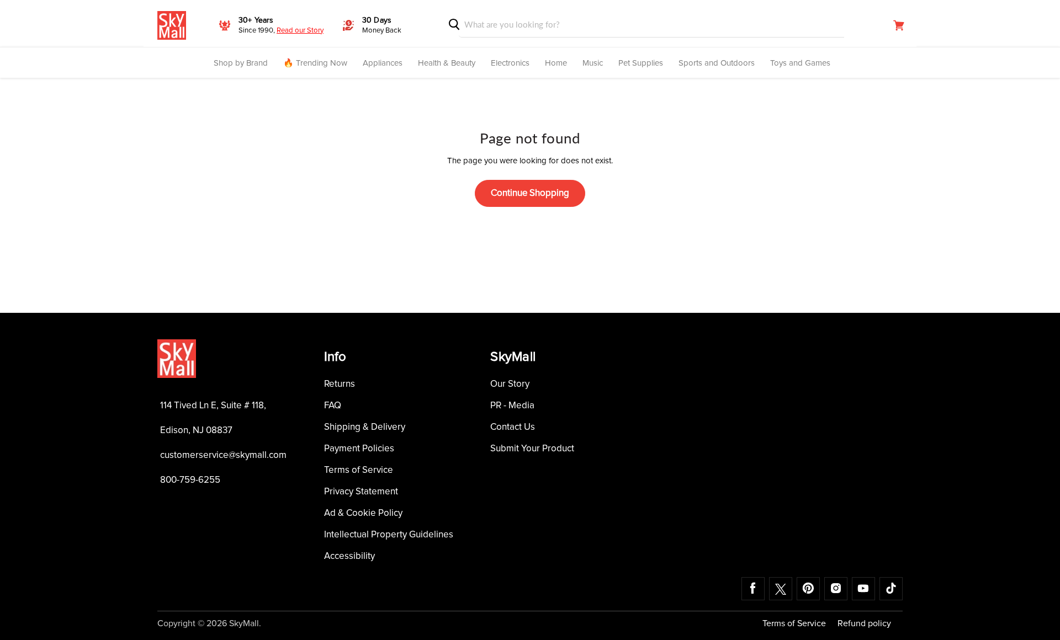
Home (556, 63)
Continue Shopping (530, 193)
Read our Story (300, 30)
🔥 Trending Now (315, 63)
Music (592, 63)
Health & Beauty (446, 63)
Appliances (382, 63)
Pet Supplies (640, 63)
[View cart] (899, 25)
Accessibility (349, 556)
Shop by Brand (241, 63)
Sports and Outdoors (717, 63)
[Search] (454, 24)
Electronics (510, 63)
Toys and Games (800, 63)
